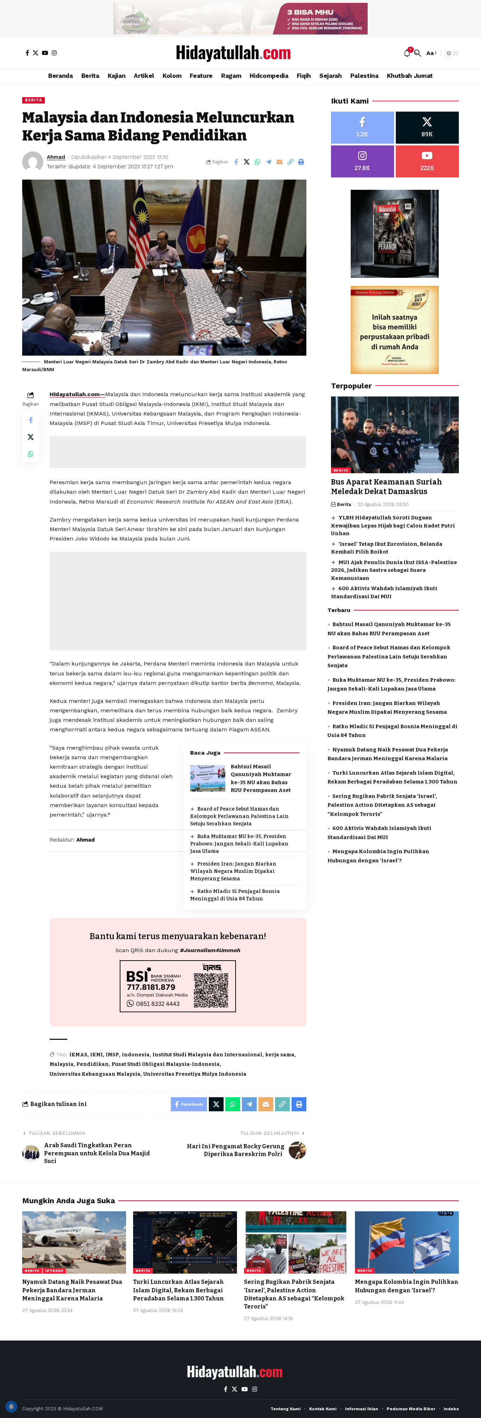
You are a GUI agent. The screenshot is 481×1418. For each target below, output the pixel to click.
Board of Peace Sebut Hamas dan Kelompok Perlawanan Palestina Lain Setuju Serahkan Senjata (239, 816)
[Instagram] (54, 53)
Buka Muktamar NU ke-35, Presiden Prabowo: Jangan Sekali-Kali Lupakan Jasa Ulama (239, 843)
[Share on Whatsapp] (258, 162)
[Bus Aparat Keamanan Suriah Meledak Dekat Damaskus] (395, 434)
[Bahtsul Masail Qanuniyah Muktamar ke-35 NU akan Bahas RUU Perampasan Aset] (207, 778)
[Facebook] (27, 53)
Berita (33, 100)
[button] (417, 53)
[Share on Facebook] (236, 162)
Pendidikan (92, 1064)
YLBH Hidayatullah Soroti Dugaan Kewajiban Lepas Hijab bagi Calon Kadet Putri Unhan (393, 525)
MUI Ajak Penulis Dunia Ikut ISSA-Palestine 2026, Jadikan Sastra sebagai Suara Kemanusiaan (394, 570)
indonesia (136, 1055)
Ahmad (56, 157)
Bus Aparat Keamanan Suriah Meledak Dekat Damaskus (386, 486)
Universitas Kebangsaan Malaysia (95, 1074)
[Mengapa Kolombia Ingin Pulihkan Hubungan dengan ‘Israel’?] (407, 1242)
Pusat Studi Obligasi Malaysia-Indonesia (166, 1064)
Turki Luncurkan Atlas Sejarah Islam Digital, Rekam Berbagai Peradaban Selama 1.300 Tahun (178, 1290)
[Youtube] (427, 161)
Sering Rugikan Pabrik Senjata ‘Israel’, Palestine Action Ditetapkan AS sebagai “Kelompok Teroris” (382, 805)
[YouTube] (45, 53)
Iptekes (54, 1271)
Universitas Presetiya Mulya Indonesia (194, 1074)
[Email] (280, 162)
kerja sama (279, 1055)
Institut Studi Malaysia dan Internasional (207, 1055)
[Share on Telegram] (269, 162)
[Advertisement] (178, 452)
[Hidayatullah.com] (240, 53)
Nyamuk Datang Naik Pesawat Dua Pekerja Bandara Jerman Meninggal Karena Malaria (72, 1290)
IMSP (112, 1055)
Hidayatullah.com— (77, 394)
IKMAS (78, 1055)
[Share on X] (247, 162)
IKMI (96, 1055)
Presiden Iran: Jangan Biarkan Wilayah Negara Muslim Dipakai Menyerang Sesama (233, 871)
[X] (35, 53)
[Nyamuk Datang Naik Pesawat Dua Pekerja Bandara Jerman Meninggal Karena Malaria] (74, 1242)
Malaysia (62, 1064)
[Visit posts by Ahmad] (32, 162)
